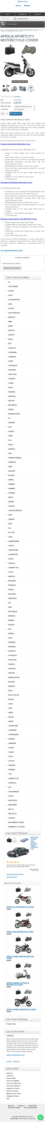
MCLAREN (12, 594)
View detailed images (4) (20, 81)
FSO (9, 440)
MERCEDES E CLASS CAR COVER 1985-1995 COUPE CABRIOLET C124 (34, 843)
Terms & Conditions (12, 1081)
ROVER (11, 699)
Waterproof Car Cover (13, 1093)
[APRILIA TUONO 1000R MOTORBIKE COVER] (23, 945)
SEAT (10, 708)
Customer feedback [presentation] (22, 257)
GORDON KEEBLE (14, 458)
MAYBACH (12, 585)
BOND (10, 326)
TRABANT (11, 765)
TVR (9, 774)
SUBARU (11, 739)
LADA (10, 537)
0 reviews (17, 96)
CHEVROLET (13, 365)
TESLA (10, 756)
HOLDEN (11, 475)
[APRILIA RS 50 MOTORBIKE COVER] (23, 920)
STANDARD (12, 730)
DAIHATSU (12, 396)
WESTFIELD (12, 800)
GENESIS (11, 449)
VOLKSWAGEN (13, 792)
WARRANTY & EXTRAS (16, 827)
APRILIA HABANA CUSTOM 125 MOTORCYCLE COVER (17, 984)
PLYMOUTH (12, 655)
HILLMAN (11, 471)
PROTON (11, 673)
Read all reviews (11, 877)
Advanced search (23, 18)
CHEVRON (12, 370)
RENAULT (11, 686)
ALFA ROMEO (13, 286)
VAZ (9, 787)
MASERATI (12, 581)
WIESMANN (12, 805)
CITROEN (11, 379)
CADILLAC (12, 348)
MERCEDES (12, 598)
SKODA (11, 717)
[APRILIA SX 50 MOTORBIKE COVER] (23, 895)
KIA (9, 528)
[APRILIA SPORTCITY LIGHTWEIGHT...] (14, 89)
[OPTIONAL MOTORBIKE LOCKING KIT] (31, 89)
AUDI (10, 304)
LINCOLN (11, 563)
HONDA (11, 480)
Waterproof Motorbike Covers (15, 1055)
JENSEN (11, 519)
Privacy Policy (11, 1078)
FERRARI (11, 423)
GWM (10, 466)
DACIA (10, 387)
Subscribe (16, 1061)
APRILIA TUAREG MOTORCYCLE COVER (21, 1009)
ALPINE (11, 291)
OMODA (11, 633)
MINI (10, 607)
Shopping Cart (23, 14)
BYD (9, 343)
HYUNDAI (11, 493)
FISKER (11, 431)
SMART (11, 721)
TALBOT (11, 752)
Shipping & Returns (12, 1096)
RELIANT (11, 682)
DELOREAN (12, 405)
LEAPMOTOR (13, 554)
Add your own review (12, 268)
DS (9, 418)
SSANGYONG (13, 726)
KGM (10, 524)
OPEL (10, 638)
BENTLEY (11, 317)
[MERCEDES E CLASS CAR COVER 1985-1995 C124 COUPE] (18, 859)
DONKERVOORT (14, 414)
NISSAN (11, 625)
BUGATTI (11, 335)
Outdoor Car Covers (13, 1088)
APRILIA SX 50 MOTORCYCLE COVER (20, 907)
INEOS (10, 497)
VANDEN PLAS (13, 778)
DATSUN (11, 401)
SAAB (10, 704)
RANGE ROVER (13, 677)
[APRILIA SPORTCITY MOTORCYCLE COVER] (6, 89)
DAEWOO (11, 392)
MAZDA (11, 589)
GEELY (10, 445)
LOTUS (10, 572)
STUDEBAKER (13, 734)
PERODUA (12, 647)
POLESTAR (12, 660)
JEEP (10, 515)
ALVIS (10, 295)
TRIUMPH (11, 770)
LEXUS (10, 559)
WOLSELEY (12, 814)
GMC (10, 453)
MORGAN (11, 616)
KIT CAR (11, 532)
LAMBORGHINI (13, 541)
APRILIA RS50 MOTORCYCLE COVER (19, 932)
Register (27, 5)
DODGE (11, 409)
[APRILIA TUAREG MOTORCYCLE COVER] (23, 998)
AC (9, 282)
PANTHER (11, 642)
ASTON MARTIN (14, 300)
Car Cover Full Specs (13, 1086)
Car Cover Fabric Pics (13, 1083)
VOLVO (11, 796)
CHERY (11, 361)
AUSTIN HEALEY (14, 313)
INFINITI (11, 502)
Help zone (9, 1073)
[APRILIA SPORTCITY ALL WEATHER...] (22, 89)
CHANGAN (12, 357)
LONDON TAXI (13, 568)
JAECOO (11, 506)
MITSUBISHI (12, 611)
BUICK (10, 339)
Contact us (10, 1076)
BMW (10, 322)
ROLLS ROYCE (13, 695)
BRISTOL (11, 330)
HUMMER (11, 488)
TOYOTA (11, 761)
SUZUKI (11, 748)
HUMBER (11, 484)
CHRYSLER (12, 374)
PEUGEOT (12, 651)
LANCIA (11, 546)
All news (9, 1061)
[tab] (22, 258)
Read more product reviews (15, 874)
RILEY (10, 691)
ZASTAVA (11, 818)
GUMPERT (12, 462)
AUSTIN (11, 308)
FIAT (10, 427)
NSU (9, 629)
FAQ (7, 1098)
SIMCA (10, 712)
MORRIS (11, 620)
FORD (10, 436)
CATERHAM (12, 352)
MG (9, 603)
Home (2, 30)
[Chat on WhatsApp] (40, 1117)
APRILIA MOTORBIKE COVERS (29, 30)
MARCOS (11, 576)
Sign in (18, 5)
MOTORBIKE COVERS (12, 30)
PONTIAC (11, 664)
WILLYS (11, 809)
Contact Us (37, 14)
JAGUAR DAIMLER (15, 510)
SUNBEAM (12, 743)
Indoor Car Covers (12, 1091)
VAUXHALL (12, 783)
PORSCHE (12, 669)
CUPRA (11, 383)
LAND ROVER (13, 550)
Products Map (11, 1024)
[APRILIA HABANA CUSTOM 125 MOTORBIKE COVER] (23, 971)
